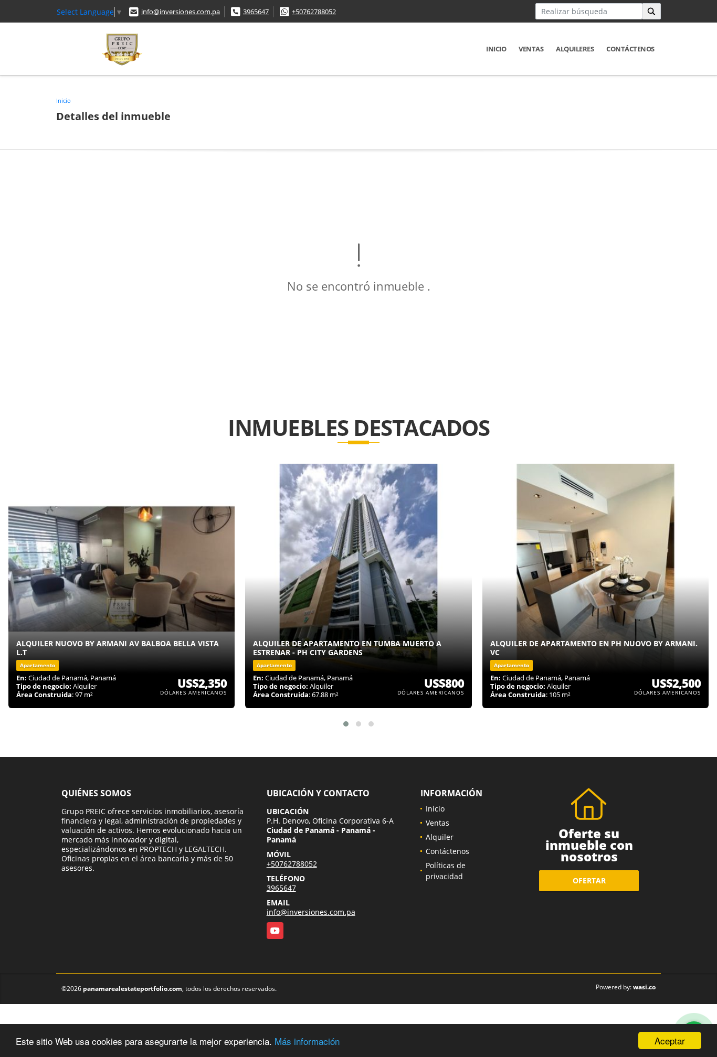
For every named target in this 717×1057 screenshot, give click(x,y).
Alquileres (575, 49)
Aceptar (670, 1040)
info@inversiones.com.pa (180, 11)
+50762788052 (314, 11)
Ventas (531, 49)
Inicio (496, 49)
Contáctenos (630, 49)
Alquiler (440, 837)
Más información (307, 1041)
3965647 (256, 11)
